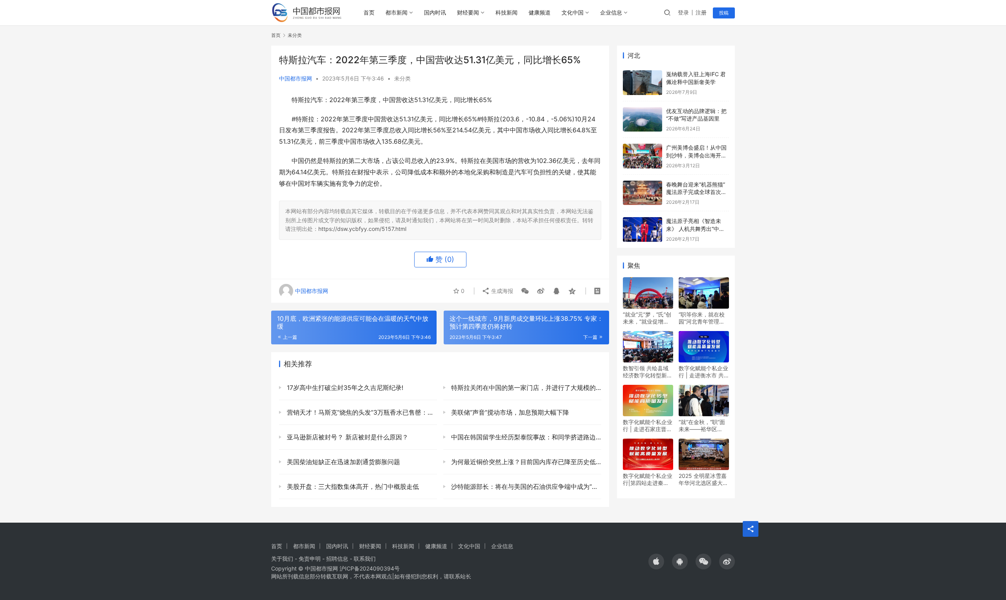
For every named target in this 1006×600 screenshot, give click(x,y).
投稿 (724, 13)
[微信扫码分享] (525, 291)
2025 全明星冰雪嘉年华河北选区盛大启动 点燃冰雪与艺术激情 (703, 479)
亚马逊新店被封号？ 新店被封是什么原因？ (346, 437)
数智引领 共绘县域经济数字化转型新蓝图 (647, 372)
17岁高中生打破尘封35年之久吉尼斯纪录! (344, 387)
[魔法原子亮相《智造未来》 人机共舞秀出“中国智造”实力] (642, 229)
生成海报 (501, 290)
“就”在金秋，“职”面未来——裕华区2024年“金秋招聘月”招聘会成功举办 (704, 426)
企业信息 (611, 12)
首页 (368, 12)
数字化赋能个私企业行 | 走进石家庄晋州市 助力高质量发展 (647, 426)
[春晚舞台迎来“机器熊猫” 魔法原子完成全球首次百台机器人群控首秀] (642, 193)
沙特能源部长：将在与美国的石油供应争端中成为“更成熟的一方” (525, 486)
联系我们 (365, 558)
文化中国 (573, 12)
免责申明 (310, 558)
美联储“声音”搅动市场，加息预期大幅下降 (509, 412)
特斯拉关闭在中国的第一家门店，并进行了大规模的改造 (525, 387)
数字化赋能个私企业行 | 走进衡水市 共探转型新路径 (703, 372)
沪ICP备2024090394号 (370, 568)
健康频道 (540, 12)
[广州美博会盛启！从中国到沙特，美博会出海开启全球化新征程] (642, 156)
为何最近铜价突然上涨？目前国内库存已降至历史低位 (525, 462)
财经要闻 (468, 12)
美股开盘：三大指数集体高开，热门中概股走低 (352, 486)
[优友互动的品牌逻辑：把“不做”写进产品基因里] (642, 119)
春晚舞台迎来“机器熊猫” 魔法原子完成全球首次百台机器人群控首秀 (696, 192)
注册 (701, 12)
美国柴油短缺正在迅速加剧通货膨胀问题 (342, 462)
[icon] (656, 561)
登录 (683, 12)
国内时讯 (435, 12)
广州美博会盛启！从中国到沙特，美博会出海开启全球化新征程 (696, 155)
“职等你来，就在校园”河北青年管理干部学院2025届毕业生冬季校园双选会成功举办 (703, 318)
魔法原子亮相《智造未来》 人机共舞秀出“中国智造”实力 (695, 229)
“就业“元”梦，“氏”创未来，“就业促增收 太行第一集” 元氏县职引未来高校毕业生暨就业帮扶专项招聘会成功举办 (647, 318)
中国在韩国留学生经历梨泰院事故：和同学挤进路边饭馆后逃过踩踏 (525, 437)
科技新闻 (507, 12)
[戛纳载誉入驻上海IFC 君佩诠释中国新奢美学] (642, 82)
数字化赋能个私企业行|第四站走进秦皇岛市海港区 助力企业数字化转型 (647, 479)
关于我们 (282, 558)
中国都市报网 (295, 78)
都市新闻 (397, 12)
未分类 (402, 78)
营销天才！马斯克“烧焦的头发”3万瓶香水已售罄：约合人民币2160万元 (361, 412)
